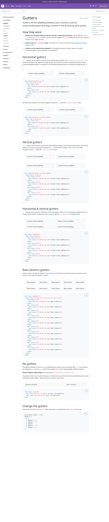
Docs (12, 6)
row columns (50, 273)
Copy (86, 80)
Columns (5, 33)
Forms (5, 49)
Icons (25, 6)
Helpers (6, 55)
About (5, 65)
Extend (5, 61)
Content (6, 46)
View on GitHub (83, 18)
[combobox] (14, 11)
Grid (4, 31)
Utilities (5, 38)
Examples (19, 6)
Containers (6, 28)
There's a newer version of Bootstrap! (54, 2)
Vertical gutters (96, 24)
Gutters (5, 36)
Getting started (8, 17)
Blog (29, 6)
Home (8, 6)
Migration (6, 68)
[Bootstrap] (2, 6)
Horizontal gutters (97, 22)
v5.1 (101, 11)
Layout (5, 23)
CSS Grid (5, 43)
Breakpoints (6, 26)
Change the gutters (97, 34)
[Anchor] (42, 32)
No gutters (95, 32)
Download (103, 6)
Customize (7, 20)
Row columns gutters (98, 30)
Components (7, 52)
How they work (96, 20)
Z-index (5, 40)
